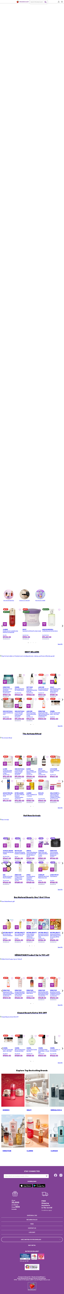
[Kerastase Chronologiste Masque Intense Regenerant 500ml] (55, 849)
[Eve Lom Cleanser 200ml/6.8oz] (43, 791)
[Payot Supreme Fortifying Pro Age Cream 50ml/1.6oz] (32, 628)
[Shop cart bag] (62, 2)
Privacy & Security (24, 1277)
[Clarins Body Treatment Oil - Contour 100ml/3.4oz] (32, 791)
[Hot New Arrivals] (32, 827)
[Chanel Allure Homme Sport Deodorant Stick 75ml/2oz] (20, 1046)
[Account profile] (59, 2)
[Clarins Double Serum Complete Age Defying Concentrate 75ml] (12, 628)
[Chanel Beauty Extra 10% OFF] (32, 1024)
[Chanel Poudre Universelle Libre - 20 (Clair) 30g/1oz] (55, 709)
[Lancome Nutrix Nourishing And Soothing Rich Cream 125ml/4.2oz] (32, 709)
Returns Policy (32, 1219)
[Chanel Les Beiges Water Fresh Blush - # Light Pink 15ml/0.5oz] (43, 1046)
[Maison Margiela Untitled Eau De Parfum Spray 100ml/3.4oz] (51, 628)
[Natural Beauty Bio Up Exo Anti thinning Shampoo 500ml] (8, 931)
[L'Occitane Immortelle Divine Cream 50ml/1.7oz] (55, 767)
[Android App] (39, 1187)
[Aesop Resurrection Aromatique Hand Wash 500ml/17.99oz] (43, 767)
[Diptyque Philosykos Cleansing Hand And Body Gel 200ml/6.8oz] (32, 685)
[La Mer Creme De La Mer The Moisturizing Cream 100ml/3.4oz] (8, 767)
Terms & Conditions (38, 1277)
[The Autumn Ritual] (32, 745)
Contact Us (32, 1228)
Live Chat (32, 1232)
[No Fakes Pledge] (41, 1258)
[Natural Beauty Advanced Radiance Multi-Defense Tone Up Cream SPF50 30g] (55, 931)
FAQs (32, 1223)
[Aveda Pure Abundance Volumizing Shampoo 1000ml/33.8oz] (32, 873)
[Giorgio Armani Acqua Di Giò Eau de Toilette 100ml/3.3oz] (8, 849)
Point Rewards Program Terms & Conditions (31, 1278)
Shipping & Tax (32, 1215)
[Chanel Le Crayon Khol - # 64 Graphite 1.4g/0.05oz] (55, 1046)
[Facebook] (59, 1277)
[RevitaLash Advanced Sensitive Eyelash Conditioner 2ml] (20, 849)
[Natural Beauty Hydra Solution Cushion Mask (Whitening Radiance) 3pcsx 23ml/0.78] (32, 931)
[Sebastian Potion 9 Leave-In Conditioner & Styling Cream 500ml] (20, 873)
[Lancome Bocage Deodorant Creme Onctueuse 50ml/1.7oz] (43, 685)
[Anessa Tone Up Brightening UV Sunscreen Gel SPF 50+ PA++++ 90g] (32, 849)
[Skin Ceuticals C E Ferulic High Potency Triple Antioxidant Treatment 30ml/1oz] (20, 709)
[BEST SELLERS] (32, 663)
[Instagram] (59, 1284)
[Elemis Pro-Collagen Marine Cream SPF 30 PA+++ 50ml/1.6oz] (32, 767)
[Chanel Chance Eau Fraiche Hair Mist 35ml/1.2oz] (32, 1046)
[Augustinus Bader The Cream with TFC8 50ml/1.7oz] (8, 791)
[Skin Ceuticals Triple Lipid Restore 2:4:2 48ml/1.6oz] (8, 709)
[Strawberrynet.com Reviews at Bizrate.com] (25, 1259)
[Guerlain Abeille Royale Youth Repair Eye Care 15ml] (43, 873)
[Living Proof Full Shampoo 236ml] (55, 873)
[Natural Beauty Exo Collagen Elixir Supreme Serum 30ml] (20, 931)
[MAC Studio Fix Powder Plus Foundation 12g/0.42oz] (8, 873)
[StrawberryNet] (22, 1)
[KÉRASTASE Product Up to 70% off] (32, 966)
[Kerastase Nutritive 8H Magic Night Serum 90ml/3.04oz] (32, 988)
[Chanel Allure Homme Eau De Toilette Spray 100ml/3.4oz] (20, 685)
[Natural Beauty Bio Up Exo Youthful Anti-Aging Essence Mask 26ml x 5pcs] (43, 931)
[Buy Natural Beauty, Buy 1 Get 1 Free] (32, 909)
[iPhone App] (26, 1187)
